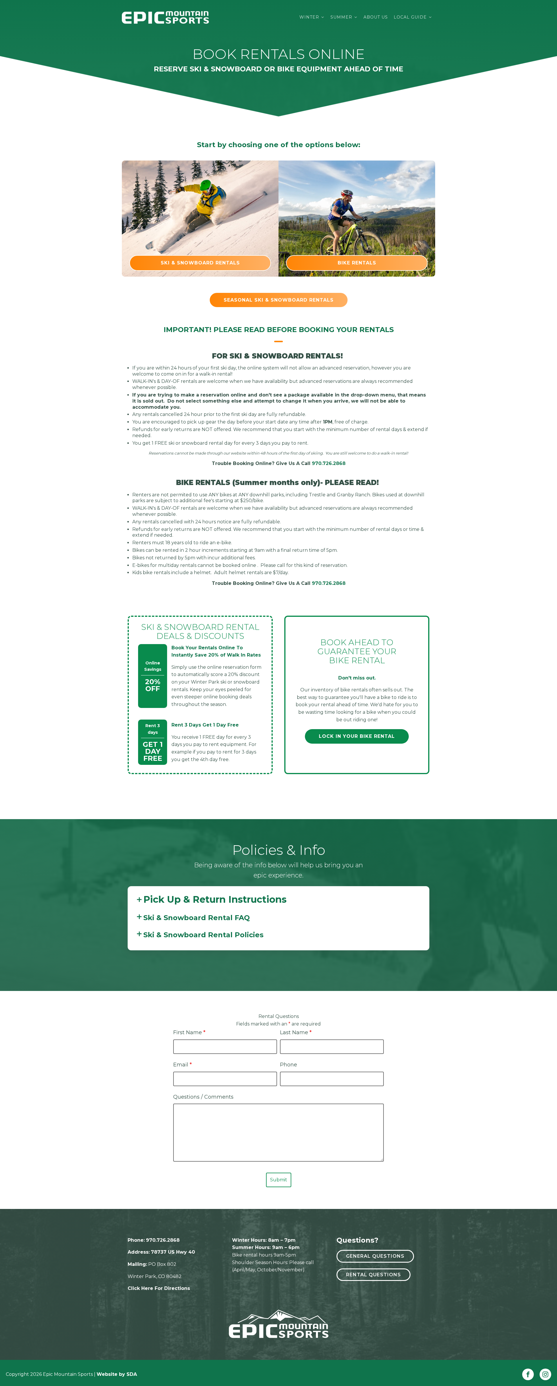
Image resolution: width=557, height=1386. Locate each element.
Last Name (296, 1032)
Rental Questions (373, 1274)
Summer (341, 17)
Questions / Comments (203, 1097)
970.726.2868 (329, 463)
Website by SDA (117, 1374)
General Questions (375, 1256)
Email (182, 1064)
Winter (309, 17)
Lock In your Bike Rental (357, 736)
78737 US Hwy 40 (173, 1252)
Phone (288, 1064)
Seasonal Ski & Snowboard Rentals (279, 300)
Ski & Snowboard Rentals (200, 263)
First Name (189, 1032)
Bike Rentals (357, 263)
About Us (376, 17)
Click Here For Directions (159, 1288)
